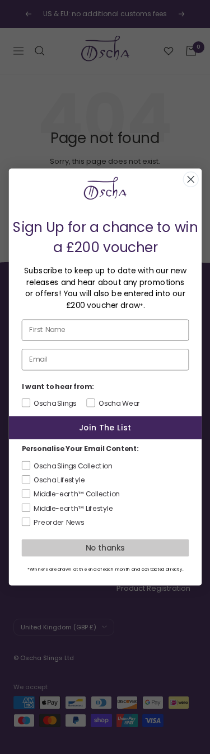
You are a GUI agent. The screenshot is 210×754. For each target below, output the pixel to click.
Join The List (104, 427)
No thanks (105, 547)
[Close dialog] (190, 179)
